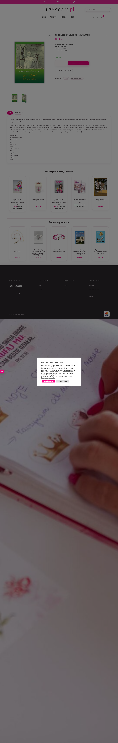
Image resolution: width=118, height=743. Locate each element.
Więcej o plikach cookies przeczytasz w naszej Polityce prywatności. (56, 377)
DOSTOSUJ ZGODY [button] (62, 381)
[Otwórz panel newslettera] (2, 371)
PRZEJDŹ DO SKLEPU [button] (48, 381)
